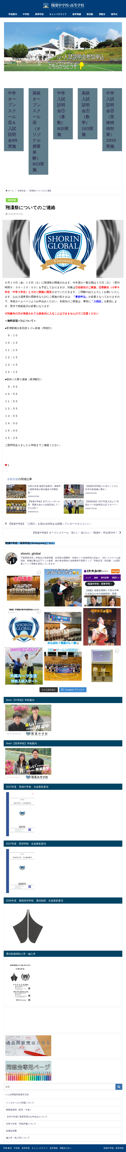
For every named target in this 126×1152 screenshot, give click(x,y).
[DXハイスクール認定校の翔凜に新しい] (102, 666)
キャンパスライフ (58, 14)
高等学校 (39, 14)
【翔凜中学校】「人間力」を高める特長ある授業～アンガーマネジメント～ (50, 523)
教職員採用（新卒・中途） (19, 1110)
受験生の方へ (66, 1148)
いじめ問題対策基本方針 (17, 1094)
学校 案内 (7, 1148)
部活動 (90, 14)
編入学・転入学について (18, 1138)
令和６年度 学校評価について (21, 1124)
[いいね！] (6, 465)
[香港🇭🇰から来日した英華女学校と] (63, 666)
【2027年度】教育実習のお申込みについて (26, 1117)
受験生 (102, 14)
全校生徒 (12, 200)
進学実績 (76, 14)
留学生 (114, 14)
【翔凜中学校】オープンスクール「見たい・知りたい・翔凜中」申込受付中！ (75, 532)
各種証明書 (11, 1131)
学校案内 (12, 14)
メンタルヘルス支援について (20, 1103)
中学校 (26, 14)
